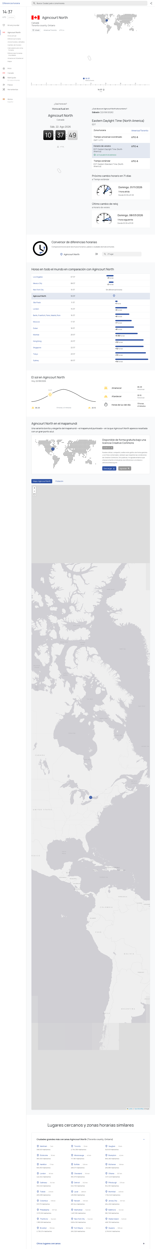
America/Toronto (139, 130)
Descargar (109, 468)
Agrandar (125, 468)
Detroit (75, 1182)
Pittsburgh (111, 1182)
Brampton (110, 1155)
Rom (58, 315)
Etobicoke (42, 1155)
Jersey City (111, 1201)
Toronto (76, 1146)
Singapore (37, 347)
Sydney (36, 360)
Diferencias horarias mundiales (15, 54)
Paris (48, 315)
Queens (110, 1228)
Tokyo (35, 354)
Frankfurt (41, 315)
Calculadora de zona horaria (15, 49)
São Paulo (37, 302)
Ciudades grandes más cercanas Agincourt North (75, 1139)
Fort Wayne (77, 1228)
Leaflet (130, 1109)
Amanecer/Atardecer (15, 58)
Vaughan (110, 1146)
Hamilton (42, 1164)
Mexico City (37, 283)
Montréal (110, 1191)
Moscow (36, 322)
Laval (74, 1191)
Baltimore (110, 1210)
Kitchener (110, 1164)
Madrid (53, 315)
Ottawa (109, 1173)
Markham (42, 1146)
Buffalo (75, 1164)
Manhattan (77, 1210)
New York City (38, 290)
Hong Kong (37, 341)
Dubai (35, 328)
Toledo (41, 1191)
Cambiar (11, 17)
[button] (14, 73)
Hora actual (12, 36)
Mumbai (36, 335)
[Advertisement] (90, 57)
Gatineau (42, 1182)
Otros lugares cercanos (49, 1243)
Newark (75, 1201)
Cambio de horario (14, 45)
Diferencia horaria (14, 39)
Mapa (10, 61)
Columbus (42, 1201)
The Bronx (42, 1219)
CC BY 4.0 (107, 448)
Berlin (35, 315)
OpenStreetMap (139, 1109)
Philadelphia (43, 1210)
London (36, 309)
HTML (60, 146)
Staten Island (112, 1219)
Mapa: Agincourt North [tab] (42, 481)
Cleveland (76, 1173)
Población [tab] (59, 481)
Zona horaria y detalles (16, 42)
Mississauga (77, 1155)
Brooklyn (42, 1228)
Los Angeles (38, 277)
